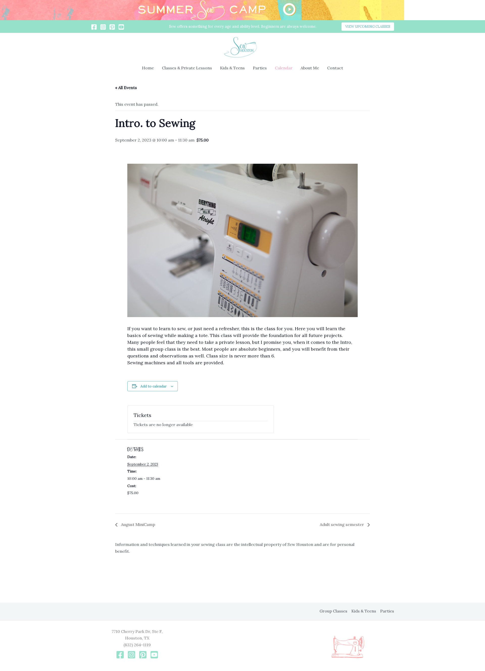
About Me (310, 67)
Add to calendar (153, 386)
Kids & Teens (232, 67)
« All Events (126, 87)
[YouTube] (121, 27)
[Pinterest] (112, 27)
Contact (335, 67)
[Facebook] (94, 27)
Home (148, 67)
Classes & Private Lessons (187, 67)
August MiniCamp (137, 524)
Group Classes (333, 610)
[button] (368, 26)
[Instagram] (103, 27)
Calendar (284, 67)
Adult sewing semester (342, 524)
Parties (260, 67)
